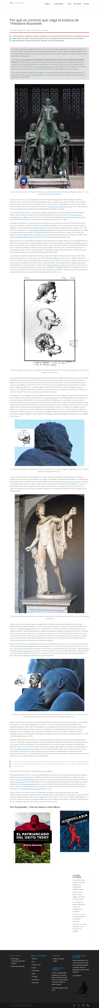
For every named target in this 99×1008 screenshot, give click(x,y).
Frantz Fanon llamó (65, 792)
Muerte (34, 959)
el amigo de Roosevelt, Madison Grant (26, 779)
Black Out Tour (28, 217)
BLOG (69, 4)
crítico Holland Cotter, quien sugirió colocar (32, 235)
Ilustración (35, 982)
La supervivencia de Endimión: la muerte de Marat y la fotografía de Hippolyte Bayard (79, 884)
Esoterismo (35, 979)
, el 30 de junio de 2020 (23, 75)
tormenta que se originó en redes (39, 230)
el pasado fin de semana (37, 228)
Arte (33, 962)
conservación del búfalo (29, 784)
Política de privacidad (17, 966)
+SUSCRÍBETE (77, 976)
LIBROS (47, 4)
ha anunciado (19, 209)
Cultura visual (35, 30)
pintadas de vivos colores (69, 482)
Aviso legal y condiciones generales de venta (18, 961)
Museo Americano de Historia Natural (60, 206)
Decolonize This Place (78, 217)
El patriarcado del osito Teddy (45, 67)
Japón (34, 973)
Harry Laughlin (24, 777)
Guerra (34, 967)
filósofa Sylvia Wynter (25, 629)
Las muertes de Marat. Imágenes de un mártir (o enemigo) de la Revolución (79, 906)
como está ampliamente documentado (32, 789)
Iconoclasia (44, 30)
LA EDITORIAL (58, 4)
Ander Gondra (17, 30)
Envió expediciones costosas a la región (26, 749)
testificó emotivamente (25, 651)
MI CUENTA (77, 4)
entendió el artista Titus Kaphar (56, 265)
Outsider (34, 976)
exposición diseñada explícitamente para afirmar (25, 237)
